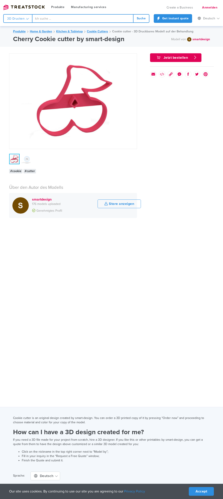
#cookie (15, 171)
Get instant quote (175, 18)
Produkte (57, 7)
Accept (201, 491)
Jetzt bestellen (175, 57)
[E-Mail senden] (153, 74)
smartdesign (201, 39)
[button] (132, 57)
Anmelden (209, 7)
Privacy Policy (134, 491)
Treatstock (24, 7)
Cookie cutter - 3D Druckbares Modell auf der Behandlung (152, 31)
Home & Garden (41, 31)
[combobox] (82, 18)
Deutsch (209, 18)
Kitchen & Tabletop (69, 31)
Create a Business (180, 7)
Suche (141, 18)
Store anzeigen (121, 204)
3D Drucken (16, 18)
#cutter (30, 171)
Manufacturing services (88, 7)
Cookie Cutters (97, 31)
